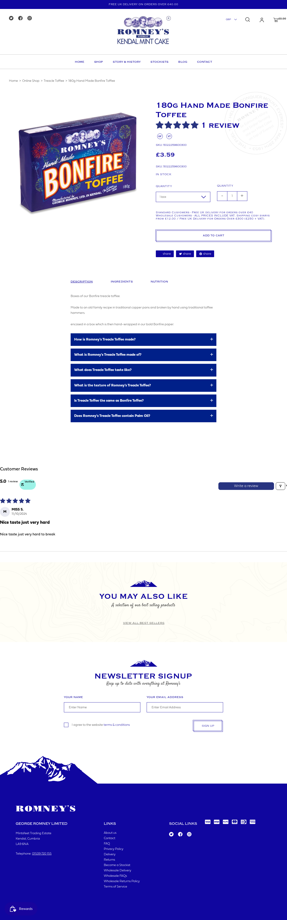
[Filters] (280, 486)
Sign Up (208, 725)
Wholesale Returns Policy (122, 881)
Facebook (180, 834)
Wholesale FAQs (115, 876)
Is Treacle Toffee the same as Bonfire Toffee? (109, 401)
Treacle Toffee (54, 81)
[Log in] (257, 20)
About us (110, 833)
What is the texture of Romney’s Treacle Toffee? (112, 385)
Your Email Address (165, 697)
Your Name (73, 697)
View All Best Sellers (144, 623)
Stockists (159, 61)
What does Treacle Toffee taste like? (103, 370)
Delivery (109, 854)
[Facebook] (22, 18)
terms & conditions (117, 725)
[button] (178, 125)
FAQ (107, 843)
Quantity (164, 186)
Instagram (189, 834)
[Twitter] (12, 18)
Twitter (171, 834)
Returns (109, 860)
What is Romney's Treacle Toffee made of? (107, 355)
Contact (204, 61)
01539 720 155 (42, 853)
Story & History (127, 61)
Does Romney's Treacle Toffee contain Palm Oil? (112, 416)
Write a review (246, 486)
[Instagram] (31, 18)
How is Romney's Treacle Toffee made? (105, 339)
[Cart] (271, 20)
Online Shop (30, 81)
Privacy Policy (113, 849)
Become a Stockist (117, 865)
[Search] (247, 19)
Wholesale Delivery (117, 870)
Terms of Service (115, 886)
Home (79, 61)
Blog (182, 61)
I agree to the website (101, 725)
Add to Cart (213, 235)
